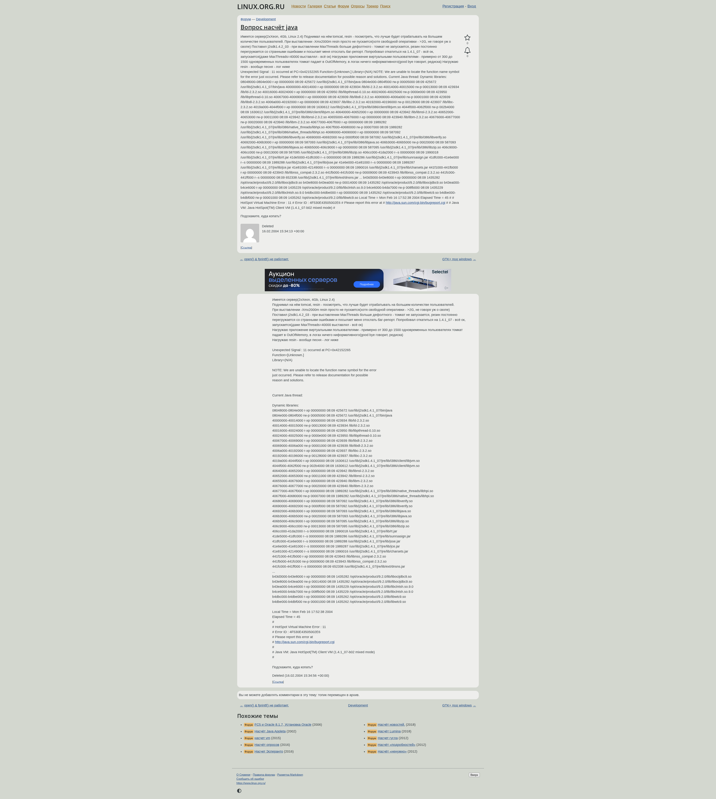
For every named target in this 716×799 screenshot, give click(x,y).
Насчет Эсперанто (269, 751)
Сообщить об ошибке (250, 778)
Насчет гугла (388, 738)
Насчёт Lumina (389, 731)
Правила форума (264, 774)
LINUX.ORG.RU (261, 6)
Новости (298, 6)
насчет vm (262, 738)
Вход (471, 6)
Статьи (330, 6)
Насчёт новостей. (391, 724)
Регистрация (453, 6)
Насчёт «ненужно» (392, 751)
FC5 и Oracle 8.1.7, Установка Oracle (283, 724)
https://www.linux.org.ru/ (251, 783)
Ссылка (246, 247)
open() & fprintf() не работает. (266, 259)
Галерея (315, 6)
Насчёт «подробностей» (396, 745)
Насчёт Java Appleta (270, 731)
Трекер (372, 6)
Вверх (474, 774)
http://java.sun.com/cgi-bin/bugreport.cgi (415, 203)
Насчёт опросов (267, 745)
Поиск (385, 6)
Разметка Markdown (290, 774)
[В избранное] (467, 38)
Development (266, 19)
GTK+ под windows (457, 259)
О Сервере (243, 774)
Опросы (358, 6)
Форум (343, 6)
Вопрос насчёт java (269, 27)
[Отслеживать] (467, 50)
